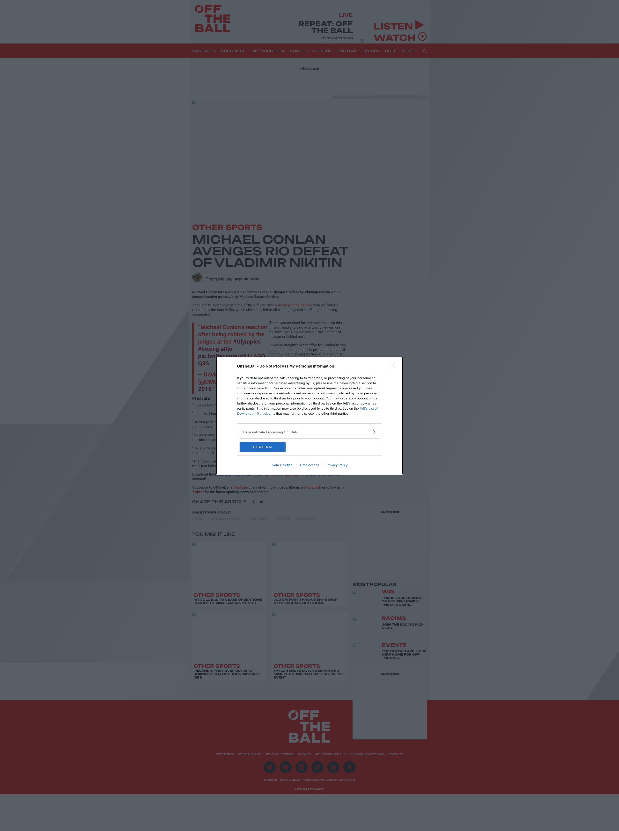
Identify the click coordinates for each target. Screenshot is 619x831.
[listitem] (309, 432)
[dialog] (309, 415)
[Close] (393, 366)
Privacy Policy (336, 465)
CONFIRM (262, 447)
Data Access (309, 465)
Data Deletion (282, 465)
